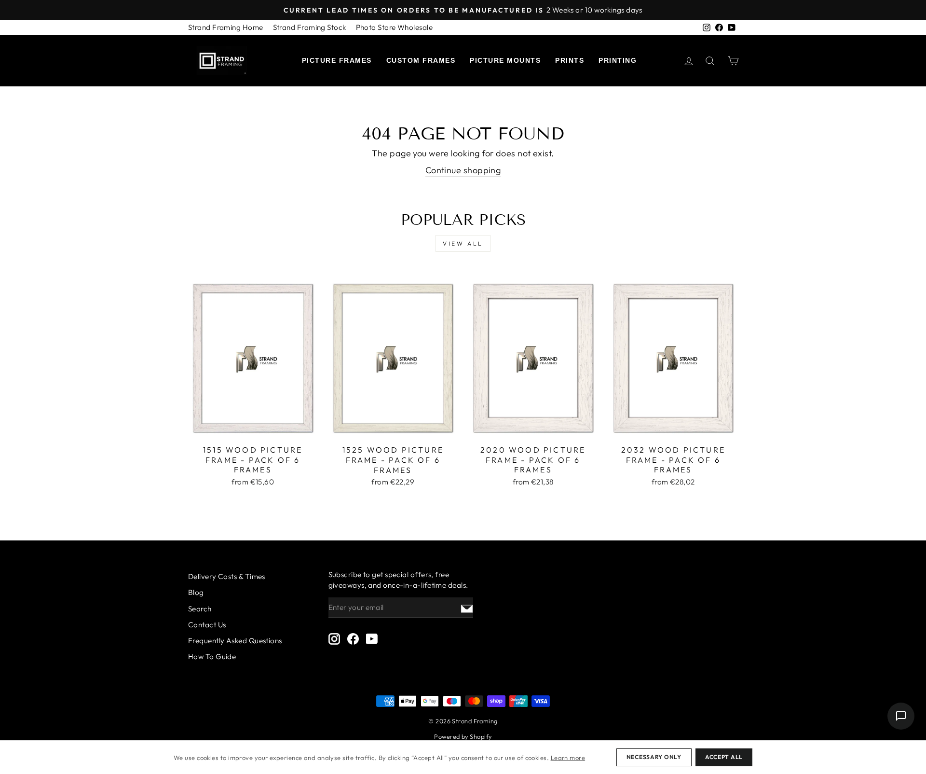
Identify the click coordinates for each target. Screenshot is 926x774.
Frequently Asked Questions (235, 640)
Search (200, 608)
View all (463, 243)
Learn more (568, 757)
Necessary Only (653, 756)
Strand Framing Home (225, 27)
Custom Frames (421, 60)
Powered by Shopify (462, 736)
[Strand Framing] (222, 60)
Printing (618, 60)
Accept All (724, 756)
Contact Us (207, 624)
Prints (569, 60)
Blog (196, 592)
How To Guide (212, 656)
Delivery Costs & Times (226, 576)
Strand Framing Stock (309, 27)
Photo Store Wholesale (394, 27)
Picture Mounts (505, 60)
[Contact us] (900, 716)
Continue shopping (463, 170)
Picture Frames (337, 60)
